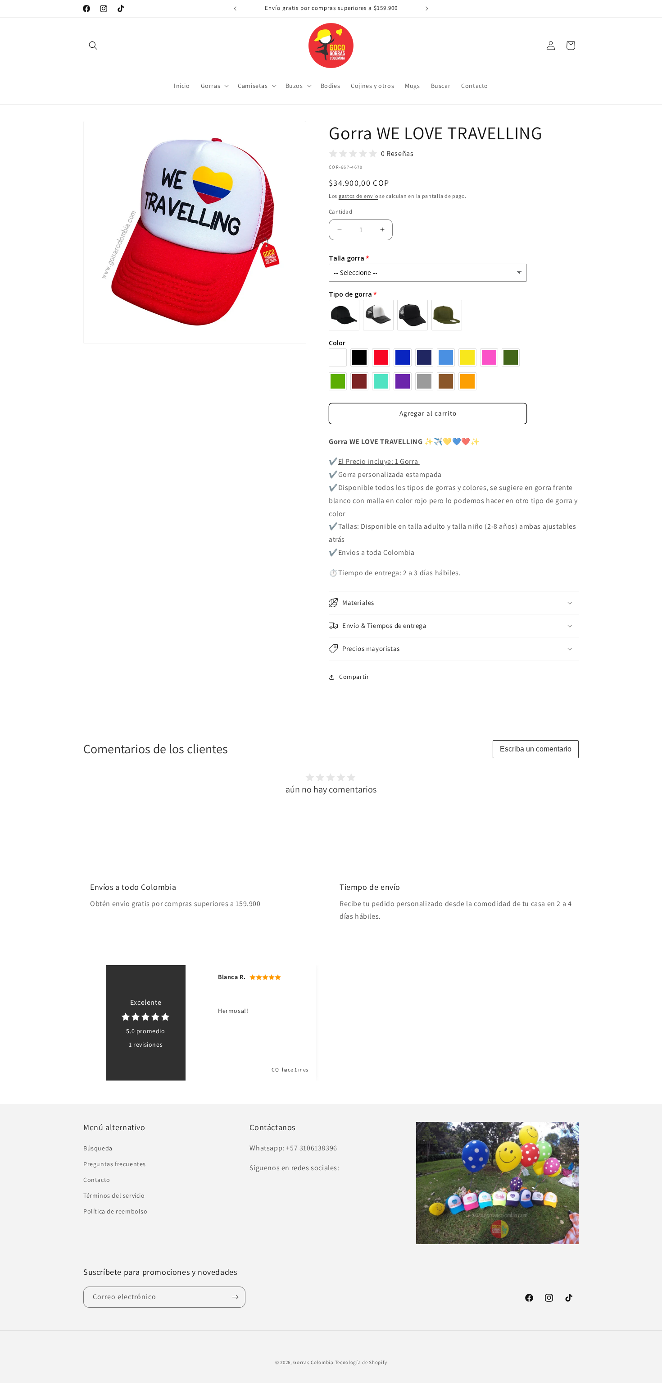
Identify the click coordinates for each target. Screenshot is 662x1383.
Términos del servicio (114, 1195)
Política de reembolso (115, 1211)
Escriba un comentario (535, 749)
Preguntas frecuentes (114, 1164)
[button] (93, 45)
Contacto (96, 1180)
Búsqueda (98, 1148)
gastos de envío (358, 195)
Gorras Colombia (313, 1362)
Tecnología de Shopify (361, 1362)
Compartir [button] (354, 677)
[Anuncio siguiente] (427, 8)
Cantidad (340, 211)
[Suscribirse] (235, 1297)
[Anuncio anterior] (235, 8)
